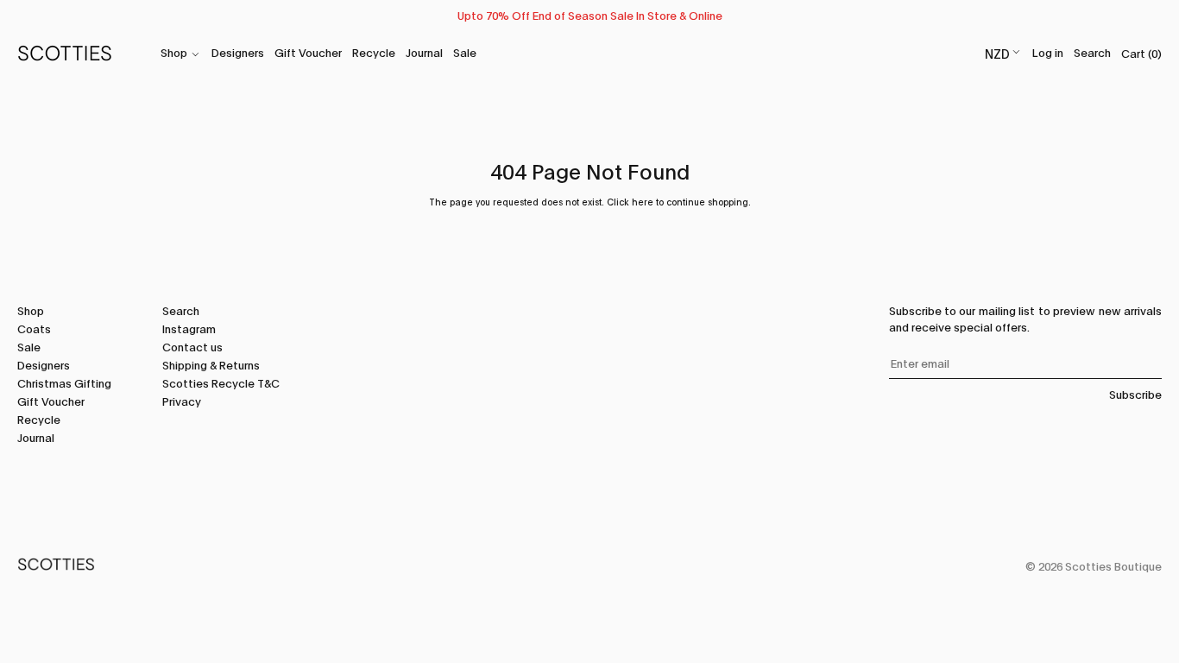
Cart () (1141, 52)
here (642, 201)
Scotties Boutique (1113, 565)
